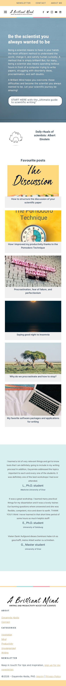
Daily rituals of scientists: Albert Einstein (44, 135)
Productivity (7, 643)
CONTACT (41, 3)
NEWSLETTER (24, 3)
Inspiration (6, 634)
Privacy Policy (53, 676)
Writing (4, 652)
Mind (3, 639)
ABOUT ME (56, 3)
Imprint (40, 676)
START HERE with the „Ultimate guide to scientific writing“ (34, 101)
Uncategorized (8, 648)
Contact (5, 622)
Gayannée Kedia (10, 617)
